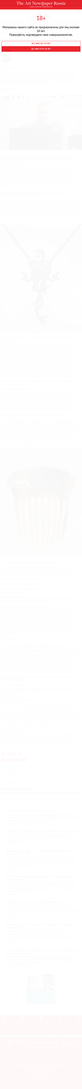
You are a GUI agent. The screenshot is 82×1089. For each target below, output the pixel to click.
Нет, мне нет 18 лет (41, 44)
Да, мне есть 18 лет (41, 49)
